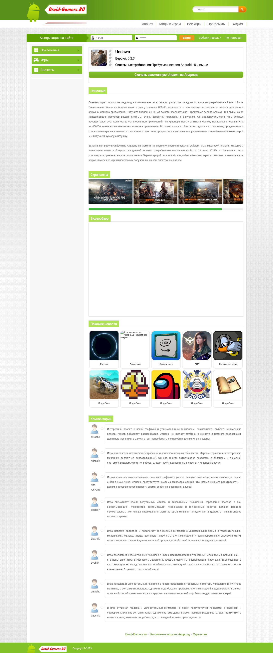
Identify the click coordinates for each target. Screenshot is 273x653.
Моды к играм (170, 24)
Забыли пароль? (210, 37)
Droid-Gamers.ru (136, 634)
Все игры (194, 24)
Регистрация (233, 37)
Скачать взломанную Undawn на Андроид (166, 74)
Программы (216, 24)
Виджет (237, 24)
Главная (146, 24)
